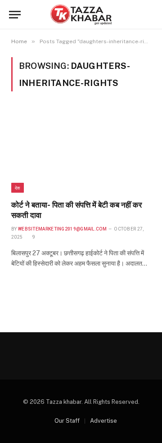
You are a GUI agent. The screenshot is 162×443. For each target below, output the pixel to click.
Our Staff (67, 420)
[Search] (152, 15)
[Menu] (15, 15)
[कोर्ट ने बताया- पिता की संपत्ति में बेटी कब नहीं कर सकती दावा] (81, 151)
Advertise (103, 420)
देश (17, 187)
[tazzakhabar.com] (81, 14)
